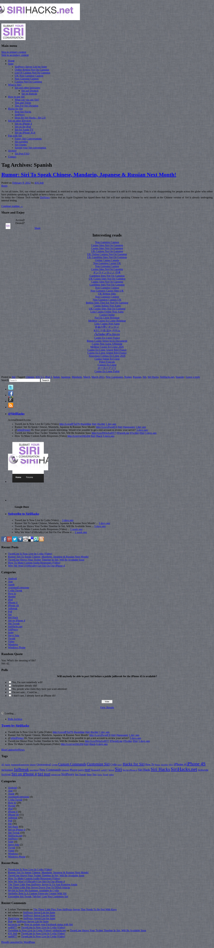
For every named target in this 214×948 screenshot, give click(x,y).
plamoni (65, 770)
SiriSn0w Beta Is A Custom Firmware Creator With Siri (37, 893)
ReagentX (95, 770)
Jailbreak (12, 608)
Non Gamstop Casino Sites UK (107, 290)
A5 (2, 764)
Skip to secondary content (15, 55)
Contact (12, 156)
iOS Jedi (39, 182)
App (10, 581)
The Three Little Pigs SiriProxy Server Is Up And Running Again (42, 884)
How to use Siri (16, 96)
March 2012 (97, 377)
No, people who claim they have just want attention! (39, 689)
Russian (137, 377)
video (111, 774)
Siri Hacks (153, 377)
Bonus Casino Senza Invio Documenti (107, 340)
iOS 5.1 (40, 377)
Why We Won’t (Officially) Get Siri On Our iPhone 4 (36, 565)
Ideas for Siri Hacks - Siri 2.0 (30, 117)
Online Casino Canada (107, 260)
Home (11, 60)
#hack (99, 436)
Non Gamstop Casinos (27, 78)
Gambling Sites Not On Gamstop (107, 275)
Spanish (180, 377)
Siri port (43, 774)
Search (5, 380)
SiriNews (20, 749)
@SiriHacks (16, 413)
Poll (10, 611)
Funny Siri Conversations (28, 138)
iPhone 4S (13, 605)
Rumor (128, 377)
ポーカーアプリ (107, 368)
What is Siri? (15, 84)
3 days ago (67, 520)
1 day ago (111, 424)
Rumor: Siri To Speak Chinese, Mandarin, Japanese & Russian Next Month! (88, 175)
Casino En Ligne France (107, 337)
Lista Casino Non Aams (107, 323)
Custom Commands (72, 764)
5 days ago (142, 430)
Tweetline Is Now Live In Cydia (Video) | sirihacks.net (37, 930)
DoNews (45, 197)
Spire (11, 63)
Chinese (30, 377)
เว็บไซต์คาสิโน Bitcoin (107, 334)
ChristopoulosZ (43, 764)
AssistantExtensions (18, 587)
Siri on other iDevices (19, 120)
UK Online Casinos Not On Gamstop (107, 254)
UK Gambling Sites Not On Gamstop (107, 257)
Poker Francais (107, 361)
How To (149, 764)
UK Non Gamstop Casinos (29, 75)
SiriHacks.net (167, 377)
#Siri (141, 433)
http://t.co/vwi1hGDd (79, 436)
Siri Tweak (14, 623)
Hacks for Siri (15, 108)
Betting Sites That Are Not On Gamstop (107, 302)
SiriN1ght (6, 774)
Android (12, 578)
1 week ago (76, 529)
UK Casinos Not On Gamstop (107, 251)
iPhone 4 (12, 602)
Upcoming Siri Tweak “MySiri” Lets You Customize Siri (38, 896)
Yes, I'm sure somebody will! (27, 682)
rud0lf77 (104, 770)
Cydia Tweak (15, 590)
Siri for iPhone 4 (130, 770)
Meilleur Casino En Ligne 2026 (107, 346)
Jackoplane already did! (24, 685)
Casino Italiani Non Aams (107, 305)
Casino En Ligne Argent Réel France (107, 349)
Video (11, 641)
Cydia (113, 764)
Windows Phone (16, 647)
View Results (107, 707)
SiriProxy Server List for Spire (31, 66)
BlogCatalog (8, 749)
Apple (11, 584)
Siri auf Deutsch (29, 90)
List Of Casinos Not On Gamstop (32, 72)
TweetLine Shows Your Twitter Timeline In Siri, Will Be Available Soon (46, 559)
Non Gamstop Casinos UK (107, 299)
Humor (12, 596)
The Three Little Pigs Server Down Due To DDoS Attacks (39, 887)
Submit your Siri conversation (30, 147)
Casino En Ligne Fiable (107, 371)
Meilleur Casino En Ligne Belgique (107, 320)
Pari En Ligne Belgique (107, 317)
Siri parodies (21, 141)
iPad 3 (48, 377)
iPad (10, 599)
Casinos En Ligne (107, 364)
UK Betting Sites (107, 293)
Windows (13, 644)
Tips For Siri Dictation (26, 105)
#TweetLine (123, 433)
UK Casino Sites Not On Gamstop (107, 278)
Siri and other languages (27, 87)
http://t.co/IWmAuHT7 (104, 433)
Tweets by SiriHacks (15, 725)
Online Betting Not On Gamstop (32, 69)
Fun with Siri (15, 135)
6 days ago (108, 436)
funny (119, 765)
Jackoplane (7, 769)
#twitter (101, 424)
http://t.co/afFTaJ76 (69, 424)
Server (111, 770)
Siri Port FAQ (22, 153)
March (86, 377)
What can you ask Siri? (27, 99)
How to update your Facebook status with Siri (48, 924)
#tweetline (85, 424)
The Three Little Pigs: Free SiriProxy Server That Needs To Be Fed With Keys (75, 909)
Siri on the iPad (23, 126)
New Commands (50, 769)
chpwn (33, 764)
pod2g (81, 770)
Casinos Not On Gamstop (28, 81)
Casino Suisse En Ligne (107, 358)
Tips (94, 774)
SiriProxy (20, 114)
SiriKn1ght (203, 770)
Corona (55, 764)
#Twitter (134, 433)
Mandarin (77, 377)
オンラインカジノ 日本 (107, 272)
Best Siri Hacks (23, 111)
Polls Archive (15, 719)
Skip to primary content (13, 52)
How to (12, 593)
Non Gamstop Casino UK (107, 263)
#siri (94, 424)
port (87, 769)
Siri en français (29, 93)
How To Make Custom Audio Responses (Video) (34, 562)
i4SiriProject (23, 430)
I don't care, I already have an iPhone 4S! (34, 695)
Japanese (65, 377)
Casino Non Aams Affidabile (107, 343)
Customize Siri (98, 764)
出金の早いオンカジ (107, 326)
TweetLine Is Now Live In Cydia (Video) (30, 553)
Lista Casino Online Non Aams (107, 311)
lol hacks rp (14, 924)
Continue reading (12, 206)
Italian (56, 377)
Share (37, 228)
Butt (10, 921)
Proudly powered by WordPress (18, 942)
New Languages (114, 377)
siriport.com (56, 774)
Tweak (11, 638)
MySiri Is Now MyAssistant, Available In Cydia (33, 890)
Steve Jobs (13, 635)
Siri (13, 377)
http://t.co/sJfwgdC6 (106, 427)
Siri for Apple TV (24, 129)
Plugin (73, 769)
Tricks (99, 775)
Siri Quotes (21, 144)
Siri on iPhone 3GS (25, 132)
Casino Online (107, 314)
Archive (12, 150)
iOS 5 (171, 765)
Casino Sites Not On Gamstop (107, 245)
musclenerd (34, 770)
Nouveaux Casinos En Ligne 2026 (107, 355)
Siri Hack (13, 617)
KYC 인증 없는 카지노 (107, 330)
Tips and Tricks (23, 102)
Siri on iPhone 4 (23, 123)
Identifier (164, 765)
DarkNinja (13, 918)
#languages (129, 427)
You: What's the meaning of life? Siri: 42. (18, 662)
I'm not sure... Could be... (25, 692)
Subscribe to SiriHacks (23, 513)
